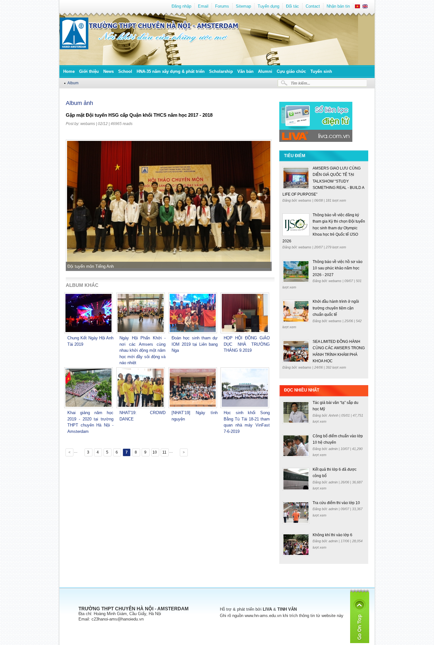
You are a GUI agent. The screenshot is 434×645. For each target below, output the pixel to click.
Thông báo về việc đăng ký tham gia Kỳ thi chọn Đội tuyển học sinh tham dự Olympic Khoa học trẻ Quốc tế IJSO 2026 (323, 228)
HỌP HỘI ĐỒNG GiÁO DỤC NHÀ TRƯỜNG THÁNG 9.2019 (247, 344)
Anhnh (334, 415)
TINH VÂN (287, 609)
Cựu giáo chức (291, 71)
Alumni (265, 71)
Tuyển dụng (268, 6)
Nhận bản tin (338, 6)
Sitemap (243, 6)
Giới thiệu (89, 71)
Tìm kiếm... (300, 83)
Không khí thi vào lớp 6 (332, 535)
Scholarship (221, 71)
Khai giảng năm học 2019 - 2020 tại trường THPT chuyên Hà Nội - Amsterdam (90, 422)
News (108, 71)
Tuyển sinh (321, 71)
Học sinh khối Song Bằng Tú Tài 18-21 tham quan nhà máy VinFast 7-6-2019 (247, 422)
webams (87, 123)
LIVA (267, 609)
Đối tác (292, 6)
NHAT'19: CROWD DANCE (142, 415)
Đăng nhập (181, 6)
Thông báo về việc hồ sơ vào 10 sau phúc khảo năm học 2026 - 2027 (338, 268)
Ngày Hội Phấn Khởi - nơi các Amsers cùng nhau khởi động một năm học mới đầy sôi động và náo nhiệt (142, 350)
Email (203, 6)
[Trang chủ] (74, 47)
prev (72, 214)
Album (72, 83)
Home (69, 71)
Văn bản (245, 71)
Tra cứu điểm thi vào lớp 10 (336, 503)
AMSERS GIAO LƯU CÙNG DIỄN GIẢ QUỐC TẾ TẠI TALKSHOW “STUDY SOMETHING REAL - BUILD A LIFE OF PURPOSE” (323, 181)
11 (164, 452)
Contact (313, 6)
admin (334, 449)
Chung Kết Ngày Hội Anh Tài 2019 (90, 341)
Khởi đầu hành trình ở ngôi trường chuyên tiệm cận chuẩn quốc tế (336, 308)
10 (155, 452)
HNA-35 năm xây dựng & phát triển (171, 71)
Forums (222, 6)
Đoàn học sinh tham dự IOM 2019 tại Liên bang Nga (195, 344)
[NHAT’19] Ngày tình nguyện (195, 415)
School (125, 71)
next (265, 214)
